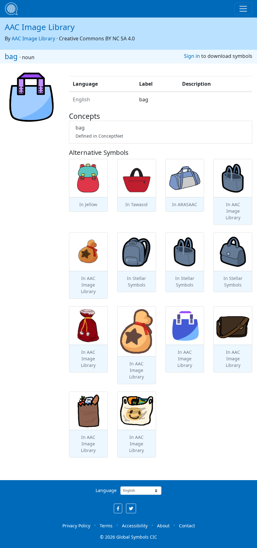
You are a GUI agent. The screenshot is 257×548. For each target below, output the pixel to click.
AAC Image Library (40, 27)
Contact (187, 526)
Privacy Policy (76, 526)
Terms (106, 526)
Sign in (192, 56)
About (163, 526)
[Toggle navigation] (243, 9)
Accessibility (135, 526)
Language (106, 490)
